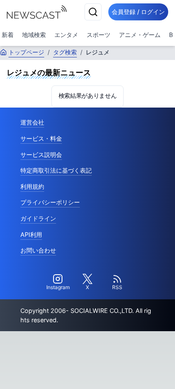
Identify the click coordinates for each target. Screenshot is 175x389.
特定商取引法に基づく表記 (56, 170)
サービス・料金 (41, 138)
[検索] (93, 11)
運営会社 (32, 122)
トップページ (26, 52)
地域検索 (34, 34)
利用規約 (32, 186)
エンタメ (66, 34)
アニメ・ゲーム (140, 34)
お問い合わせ (38, 250)
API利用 (31, 234)
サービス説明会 (41, 154)
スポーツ (98, 34)
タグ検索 (65, 52)
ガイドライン (38, 218)
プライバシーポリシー (50, 202)
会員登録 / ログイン (138, 11)
